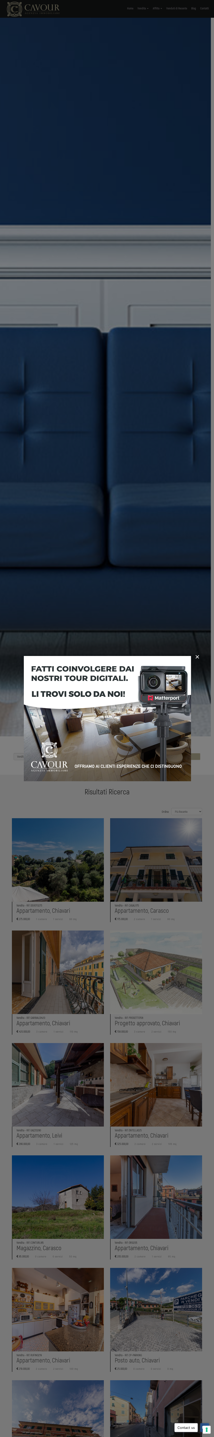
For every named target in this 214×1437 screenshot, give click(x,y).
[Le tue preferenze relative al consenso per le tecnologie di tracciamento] (207, 1430)
